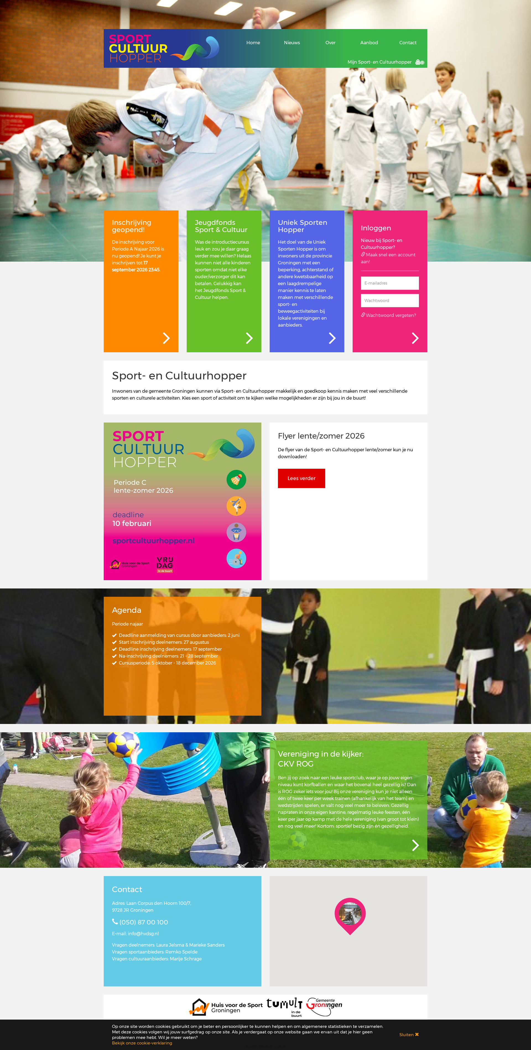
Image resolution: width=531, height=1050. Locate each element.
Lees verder (302, 478)
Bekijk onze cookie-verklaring (142, 1043)
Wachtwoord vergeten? (391, 315)
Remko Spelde (181, 952)
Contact (408, 42)
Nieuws (292, 42)
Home (253, 42)
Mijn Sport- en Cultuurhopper (380, 62)
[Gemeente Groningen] (324, 1006)
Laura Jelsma (170, 945)
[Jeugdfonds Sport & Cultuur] (249, 338)
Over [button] (330, 42)
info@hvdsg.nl (143, 933)
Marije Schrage (186, 959)
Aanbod (369, 42)
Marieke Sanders (207, 945)
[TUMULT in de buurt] (284, 1006)
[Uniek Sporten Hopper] (332, 338)
